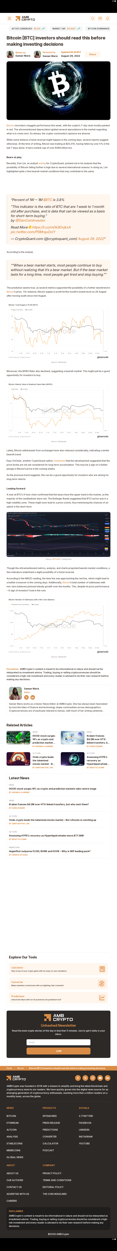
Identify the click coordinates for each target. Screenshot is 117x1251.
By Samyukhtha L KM (43, 767)
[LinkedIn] (32, 697)
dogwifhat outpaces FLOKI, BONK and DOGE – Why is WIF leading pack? (49, 851)
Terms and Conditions (57, 1180)
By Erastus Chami (95, 767)
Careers (12, 1200)
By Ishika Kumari (95, 746)
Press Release (51, 1122)
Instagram (85, 1136)
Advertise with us (18, 1194)
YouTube (84, 1143)
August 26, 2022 (91, 239)
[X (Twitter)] (26, 697)
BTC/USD (56, 559)
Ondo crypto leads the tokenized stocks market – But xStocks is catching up (52, 820)
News (35, 732)
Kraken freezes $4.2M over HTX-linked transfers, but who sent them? (98, 739)
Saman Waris (22, 55)
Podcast (48, 1150)
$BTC (47, 200)
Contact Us (14, 1187)
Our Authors (15, 1180)
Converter (50, 1136)
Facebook (85, 1122)
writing (42, 163)
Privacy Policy (52, 1173)
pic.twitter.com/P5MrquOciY (33, 232)
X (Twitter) (86, 1116)
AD (113, 1)
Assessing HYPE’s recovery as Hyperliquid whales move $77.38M (97, 761)
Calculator (50, 1143)
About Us (12, 1173)
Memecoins (14, 847)
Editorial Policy (53, 1187)
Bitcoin (11, 1116)
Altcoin (36, 753)
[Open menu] (9, 18)
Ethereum (13, 1122)
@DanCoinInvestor (30, 220)
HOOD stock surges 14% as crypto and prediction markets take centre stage (44, 739)
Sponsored (50, 1116)
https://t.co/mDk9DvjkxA (51, 227)
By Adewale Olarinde (43, 746)
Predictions (50, 1129)
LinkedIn (84, 1129)
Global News (15, 1157)
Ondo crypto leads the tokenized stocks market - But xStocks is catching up (44, 761)
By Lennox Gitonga (18, 855)
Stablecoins (15, 1143)
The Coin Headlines (55, 1194)
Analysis (12, 1136)
